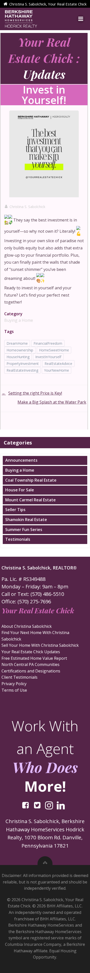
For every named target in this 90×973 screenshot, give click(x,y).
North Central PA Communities (31, 664)
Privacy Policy (14, 683)
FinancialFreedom (48, 343)
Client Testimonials (20, 677)
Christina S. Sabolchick (27, 206)
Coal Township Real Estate (30, 480)
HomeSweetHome (54, 350)
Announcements (21, 460)
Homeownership (19, 350)
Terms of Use (14, 690)
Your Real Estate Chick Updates (31, 651)
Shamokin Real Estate (26, 519)
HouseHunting (18, 356)
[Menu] (80, 19)
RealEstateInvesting (22, 370)
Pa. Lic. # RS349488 (24, 579)
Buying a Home (18, 320)
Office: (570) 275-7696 (26, 601)
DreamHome (17, 343)
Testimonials (17, 539)
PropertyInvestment (22, 363)
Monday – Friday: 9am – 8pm (35, 586)
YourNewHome (56, 370)
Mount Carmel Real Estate (30, 500)
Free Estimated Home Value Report (34, 658)
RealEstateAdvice (58, 363)
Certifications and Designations (31, 671)
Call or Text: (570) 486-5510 (33, 594)
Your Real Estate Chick (38, 610)
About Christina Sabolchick (27, 626)
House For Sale (19, 490)
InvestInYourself (48, 356)
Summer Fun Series (23, 529)
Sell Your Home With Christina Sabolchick (40, 645)
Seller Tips (15, 509)
